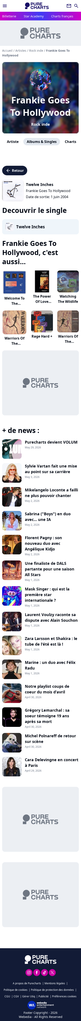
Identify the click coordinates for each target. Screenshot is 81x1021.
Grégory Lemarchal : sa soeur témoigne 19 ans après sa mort (47, 716)
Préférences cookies (64, 996)
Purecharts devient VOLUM (51, 442)
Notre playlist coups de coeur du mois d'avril (47, 689)
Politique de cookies (15, 990)
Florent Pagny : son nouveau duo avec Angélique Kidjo (43, 543)
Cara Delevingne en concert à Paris (51, 762)
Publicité (43, 996)
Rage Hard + (42, 336)
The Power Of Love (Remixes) (42, 301)
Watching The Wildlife (68, 299)
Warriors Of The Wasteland (68, 341)
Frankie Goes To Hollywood (40, 106)
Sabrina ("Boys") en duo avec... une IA (48, 516)
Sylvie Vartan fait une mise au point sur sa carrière (51, 468)
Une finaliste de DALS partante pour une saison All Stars (49, 569)
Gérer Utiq (28, 996)
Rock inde (40, 124)
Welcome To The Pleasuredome (14, 303)
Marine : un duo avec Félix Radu (50, 665)
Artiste (13, 141)
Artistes (20, 50)
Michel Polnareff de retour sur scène (50, 738)
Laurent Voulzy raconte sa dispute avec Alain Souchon (51, 617)
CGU (7, 996)
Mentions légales (54, 983)
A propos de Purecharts (27, 983)
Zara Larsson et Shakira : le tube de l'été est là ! (51, 641)
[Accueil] (37, 6)
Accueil (7, 50)
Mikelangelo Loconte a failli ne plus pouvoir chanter (51, 492)
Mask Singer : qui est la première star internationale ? (47, 594)
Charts (70, 141)
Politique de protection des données (52, 990)
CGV (16, 996)
